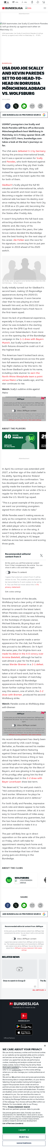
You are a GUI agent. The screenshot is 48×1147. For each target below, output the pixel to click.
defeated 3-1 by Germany (32, 151)
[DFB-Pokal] (32, 2)
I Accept (22, 1130)
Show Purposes (24, 1143)
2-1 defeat (37, 664)
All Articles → (39, 990)
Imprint (27, 1107)
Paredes (11, 162)
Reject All (24, 1137)
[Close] (45, 1045)
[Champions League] (37, 2)
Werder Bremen (18, 664)
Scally (40, 158)
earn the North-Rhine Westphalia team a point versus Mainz (22, 376)
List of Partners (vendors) (13, 1123)
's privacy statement (18, 420)
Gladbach (7, 185)
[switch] (14, 411)
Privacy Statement (15, 1107)
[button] (44, 8)
